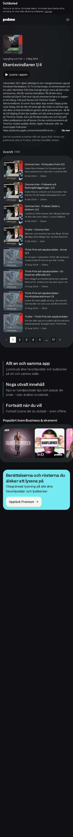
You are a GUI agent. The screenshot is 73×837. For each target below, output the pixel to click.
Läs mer (48, 11)
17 (53, 339)
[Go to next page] (60, 340)
